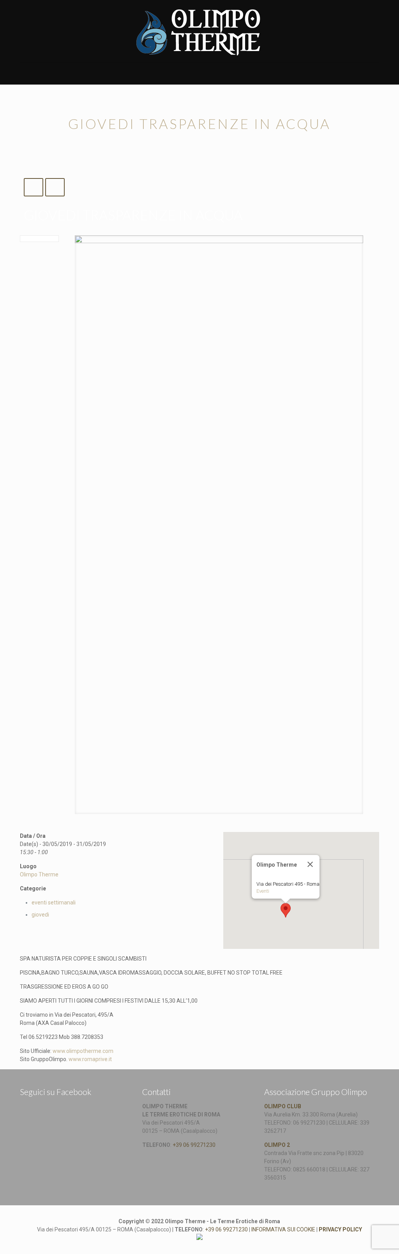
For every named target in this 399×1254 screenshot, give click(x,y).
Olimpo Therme (39, 874)
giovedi (40, 914)
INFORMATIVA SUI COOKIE (283, 1229)
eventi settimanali (54, 902)
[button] (286, 910)
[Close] (310, 864)
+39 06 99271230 (194, 1145)
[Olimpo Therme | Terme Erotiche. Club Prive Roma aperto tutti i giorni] (199, 31)
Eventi (262, 891)
